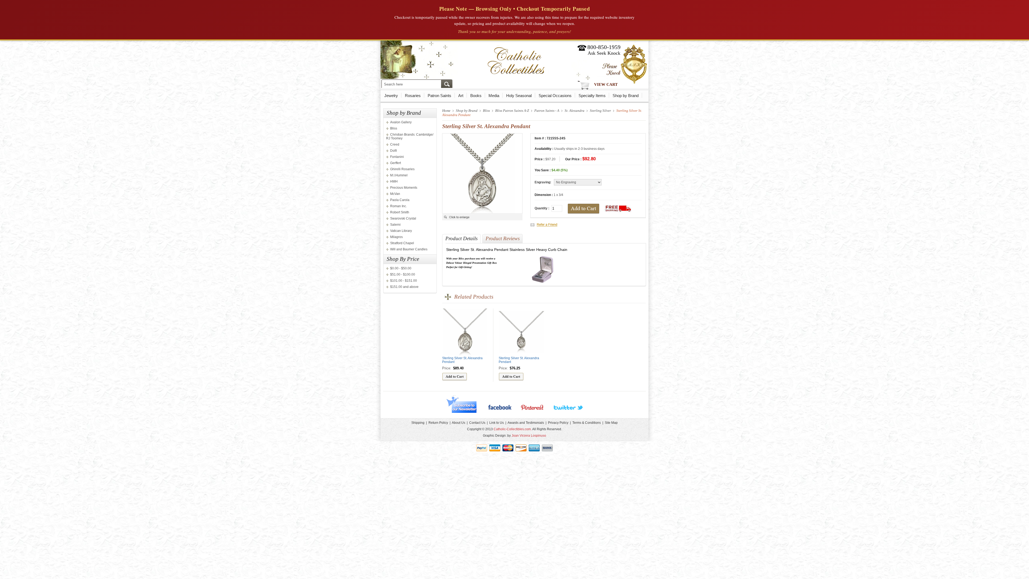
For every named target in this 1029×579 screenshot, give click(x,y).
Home (446, 111)
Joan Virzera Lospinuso (529, 435)
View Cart (606, 84)
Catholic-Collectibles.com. (513, 429)
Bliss (393, 128)
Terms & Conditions (586, 423)
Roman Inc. (398, 206)
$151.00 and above (404, 287)
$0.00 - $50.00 (400, 268)
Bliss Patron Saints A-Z (512, 111)
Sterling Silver (600, 111)
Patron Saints (439, 95)
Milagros (396, 237)
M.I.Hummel (399, 175)
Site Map (611, 423)
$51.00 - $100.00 (402, 274)
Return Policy (438, 423)
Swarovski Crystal (403, 218)
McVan (395, 194)
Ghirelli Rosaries (402, 169)
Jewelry (391, 95)
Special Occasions (555, 95)
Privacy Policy (558, 423)
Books (476, 95)
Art (460, 95)
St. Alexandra (574, 111)
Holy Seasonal (519, 95)
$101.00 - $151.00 (403, 281)
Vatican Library (401, 231)
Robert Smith (399, 212)
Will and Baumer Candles (408, 249)
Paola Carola (399, 200)
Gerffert (395, 163)
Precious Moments (403, 188)
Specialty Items (592, 95)
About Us (458, 423)
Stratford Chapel (402, 243)
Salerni (395, 225)
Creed (394, 144)
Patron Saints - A (546, 111)
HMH (394, 181)
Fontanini (397, 157)
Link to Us (496, 423)
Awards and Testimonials (526, 423)
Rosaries (413, 95)
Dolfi (393, 151)
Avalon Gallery (401, 122)
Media (494, 95)
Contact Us (477, 423)
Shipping (417, 423)
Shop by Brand (626, 95)
